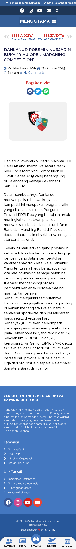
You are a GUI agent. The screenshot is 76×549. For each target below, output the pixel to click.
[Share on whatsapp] (45, 91)
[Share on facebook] (30, 91)
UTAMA (36, 546)
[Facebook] (21, 10)
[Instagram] (30, 10)
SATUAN (9, 546)
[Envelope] (48, 10)
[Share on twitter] (38, 91)
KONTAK (67, 546)
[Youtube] (39, 10)
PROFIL (52, 546)
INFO (22, 546)
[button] (38, 21)
